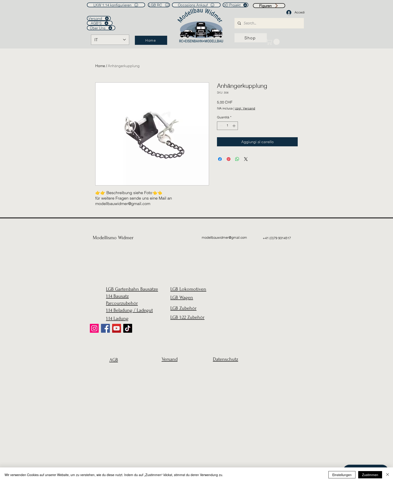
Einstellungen (342, 474)
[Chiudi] (387, 474)
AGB (113, 360)
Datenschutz (225, 359)
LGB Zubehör (183, 308)
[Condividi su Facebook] (220, 159)
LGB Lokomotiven (188, 289)
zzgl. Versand (245, 108)
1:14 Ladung (117, 318)
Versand (170, 359)
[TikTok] (127, 328)
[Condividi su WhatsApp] (237, 159)
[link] (273, 42)
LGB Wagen (181, 297)
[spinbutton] (227, 126)
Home (100, 65)
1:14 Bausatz (117, 296)
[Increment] (234, 126)
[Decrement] (220, 126)
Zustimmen (370, 474)
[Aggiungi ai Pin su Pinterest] (228, 159)
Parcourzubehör (122, 303)
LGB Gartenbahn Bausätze (132, 289)
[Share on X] (246, 159)
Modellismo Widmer (113, 237)
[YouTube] (116, 328)
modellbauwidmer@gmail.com (224, 237)
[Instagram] (94, 328)
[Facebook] (105, 328)
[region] (112, 370)
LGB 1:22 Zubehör (187, 317)
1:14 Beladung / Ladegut (129, 310)
